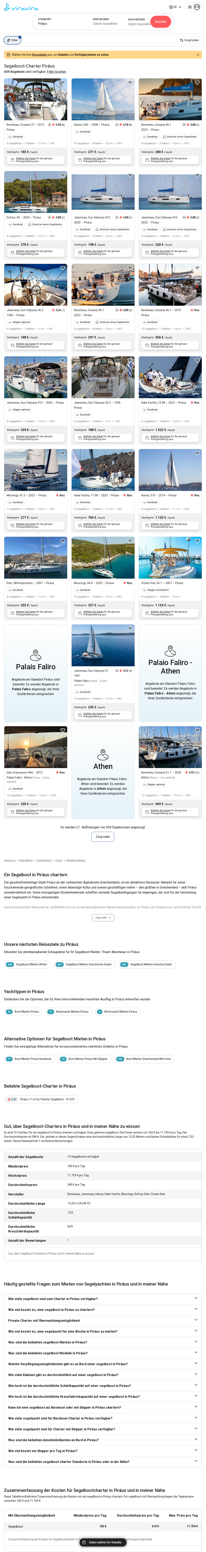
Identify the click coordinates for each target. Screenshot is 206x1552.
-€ (177, 7)
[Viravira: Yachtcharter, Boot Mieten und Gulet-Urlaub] (21, 7)
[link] (58, 860)
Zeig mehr (103, 837)
